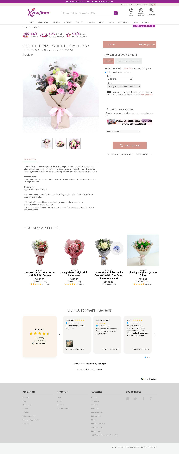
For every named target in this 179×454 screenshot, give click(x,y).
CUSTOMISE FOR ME (143, 26)
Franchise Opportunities (31, 420)
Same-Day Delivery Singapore (102, 1)
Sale (136, 22)
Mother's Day (96, 431)
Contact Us (26, 423)
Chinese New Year (98, 423)
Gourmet (94, 405)
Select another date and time (119, 72)
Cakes (102, 22)
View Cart (60, 405)
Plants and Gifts (97, 412)
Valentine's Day (97, 427)
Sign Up (60, 401)
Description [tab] (30, 159)
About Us (26, 397)
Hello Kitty (124, 22)
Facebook (143, 398)
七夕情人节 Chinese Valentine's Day (104, 435)
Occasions (43, 22)
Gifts (111, 22)
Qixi (32, 22)
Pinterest (151, 398)
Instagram (127, 398)
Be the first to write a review (89, 369)
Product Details (35, 27)
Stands (67, 22)
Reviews (26, 412)
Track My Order (141, 4)
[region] (107, 335)
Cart (151, 4)
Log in (59, 397)
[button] (40, 284)
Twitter (135, 398)
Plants (79, 22)
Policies (25, 408)
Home (25, 27)
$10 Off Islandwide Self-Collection (78, 1)
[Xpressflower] (38, 13)
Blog (123, 4)
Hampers (91, 22)
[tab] (108, 61)
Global (145, 22)
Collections (95, 408)
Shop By (94, 420)
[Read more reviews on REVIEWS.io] (39, 343)
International (96, 416)
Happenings (27, 405)
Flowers (56, 22)
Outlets (130, 4)
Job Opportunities (29, 416)
